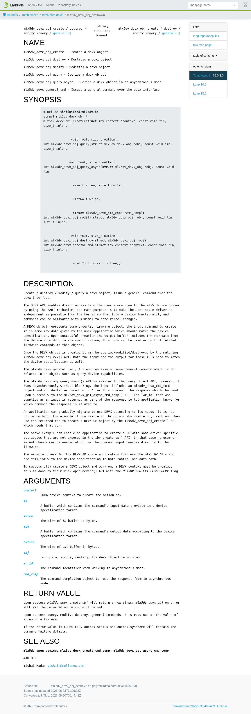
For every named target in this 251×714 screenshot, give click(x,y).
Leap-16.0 (199, 84)
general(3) (62, 33)
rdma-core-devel (52, 15)
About (50, 5)
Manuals (12, 15)
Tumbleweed (29, 15)
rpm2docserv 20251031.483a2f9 (194, 706)
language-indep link (206, 36)
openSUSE (35, 5)
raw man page (202, 45)
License (222, 706)
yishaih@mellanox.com (65, 665)
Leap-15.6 (199, 93)
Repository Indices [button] (69, 5)
